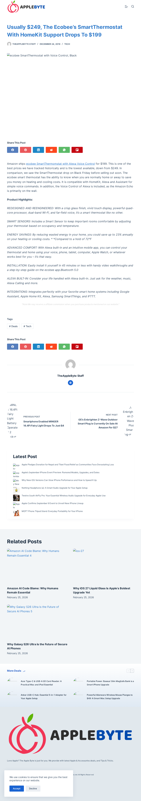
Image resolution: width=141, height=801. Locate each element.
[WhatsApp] (64, 150)
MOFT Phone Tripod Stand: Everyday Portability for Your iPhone (52, 511)
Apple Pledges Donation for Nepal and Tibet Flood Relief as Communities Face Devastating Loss (68, 464)
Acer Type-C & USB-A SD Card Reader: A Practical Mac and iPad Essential (41, 683)
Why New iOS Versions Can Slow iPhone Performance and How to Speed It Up (59, 480)
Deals (13, 326)
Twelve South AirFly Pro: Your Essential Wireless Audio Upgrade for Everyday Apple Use (64, 495)
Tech (67, 44)
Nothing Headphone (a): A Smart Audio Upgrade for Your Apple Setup (55, 488)
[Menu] (126, 6)
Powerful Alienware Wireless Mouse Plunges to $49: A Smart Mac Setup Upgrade (110, 697)
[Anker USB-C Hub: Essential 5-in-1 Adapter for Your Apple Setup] (12, 697)
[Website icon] (70, 382)
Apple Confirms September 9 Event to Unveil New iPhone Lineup (52, 503)
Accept (16, 788)
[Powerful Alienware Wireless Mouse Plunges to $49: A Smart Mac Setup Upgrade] (78, 697)
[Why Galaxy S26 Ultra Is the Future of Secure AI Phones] (37, 622)
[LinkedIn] (38, 150)
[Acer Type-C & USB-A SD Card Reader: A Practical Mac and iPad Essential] (12, 683)
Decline (33, 788)
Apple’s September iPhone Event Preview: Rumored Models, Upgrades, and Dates (60, 472)
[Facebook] (12, 150)
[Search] (132, 6)
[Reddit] (51, 150)
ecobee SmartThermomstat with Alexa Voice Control (60, 163)
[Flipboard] (77, 150)
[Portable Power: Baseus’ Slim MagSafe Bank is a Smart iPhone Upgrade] (78, 683)
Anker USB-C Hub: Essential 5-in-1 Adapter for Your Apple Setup (44, 697)
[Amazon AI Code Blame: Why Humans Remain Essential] (37, 566)
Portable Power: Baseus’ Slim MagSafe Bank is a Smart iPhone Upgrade (110, 683)
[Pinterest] (25, 150)
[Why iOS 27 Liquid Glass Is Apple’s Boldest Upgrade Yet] (103, 566)
